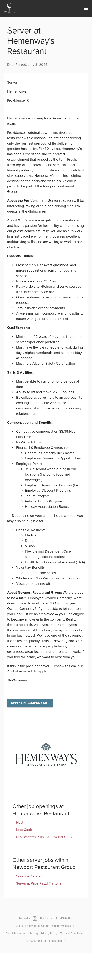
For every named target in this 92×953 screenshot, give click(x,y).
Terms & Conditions (72, 933)
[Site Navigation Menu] (85, 8)
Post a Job (46, 918)
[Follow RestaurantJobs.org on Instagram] (34, 918)
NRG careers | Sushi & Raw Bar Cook (44, 837)
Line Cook (24, 829)
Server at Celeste (29, 876)
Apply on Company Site (30, 703)
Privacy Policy (48, 933)
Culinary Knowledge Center (33, 926)
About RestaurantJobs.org (22, 933)
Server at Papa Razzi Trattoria (38, 883)
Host (19, 822)
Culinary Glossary (63, 926)
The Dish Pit (63, 918)
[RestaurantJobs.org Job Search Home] (9, 14)
